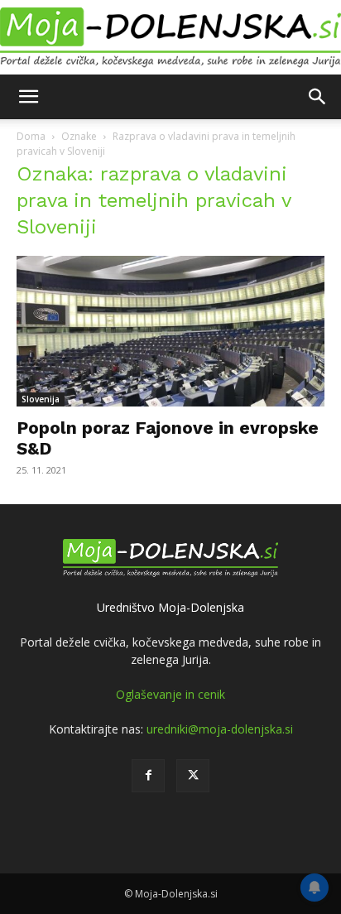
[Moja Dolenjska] (170, 38)
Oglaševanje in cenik (170, 694)
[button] (28, 97)
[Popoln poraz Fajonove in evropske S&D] (170, 331)
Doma (31, 136)
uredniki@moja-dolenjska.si (219, 729)
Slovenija (41, 399)
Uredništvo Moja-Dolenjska (170, 607)
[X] (192, 775)
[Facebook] (148, 775)
